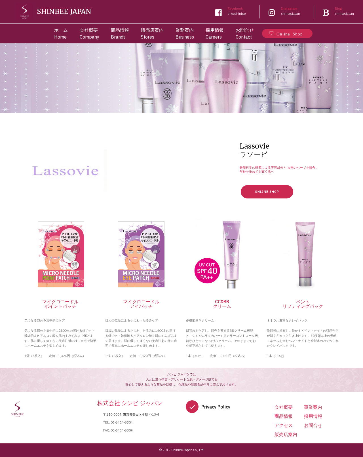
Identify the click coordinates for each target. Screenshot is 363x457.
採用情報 (313, 416)
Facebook (235, 8)
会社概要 (284, 407)
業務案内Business (185, 33)
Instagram (289, 8)
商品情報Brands (120, 33)
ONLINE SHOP (267, 192)
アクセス (284, 425)
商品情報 (284, 416)
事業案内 (313, 407)
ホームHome (61, 33)
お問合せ (313, 425)
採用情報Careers (215, 33)
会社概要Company (89, 33)
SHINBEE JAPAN (64, 11)
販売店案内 (286, 434)
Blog (338, 8)
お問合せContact (245, 33)
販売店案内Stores (152, 33)
